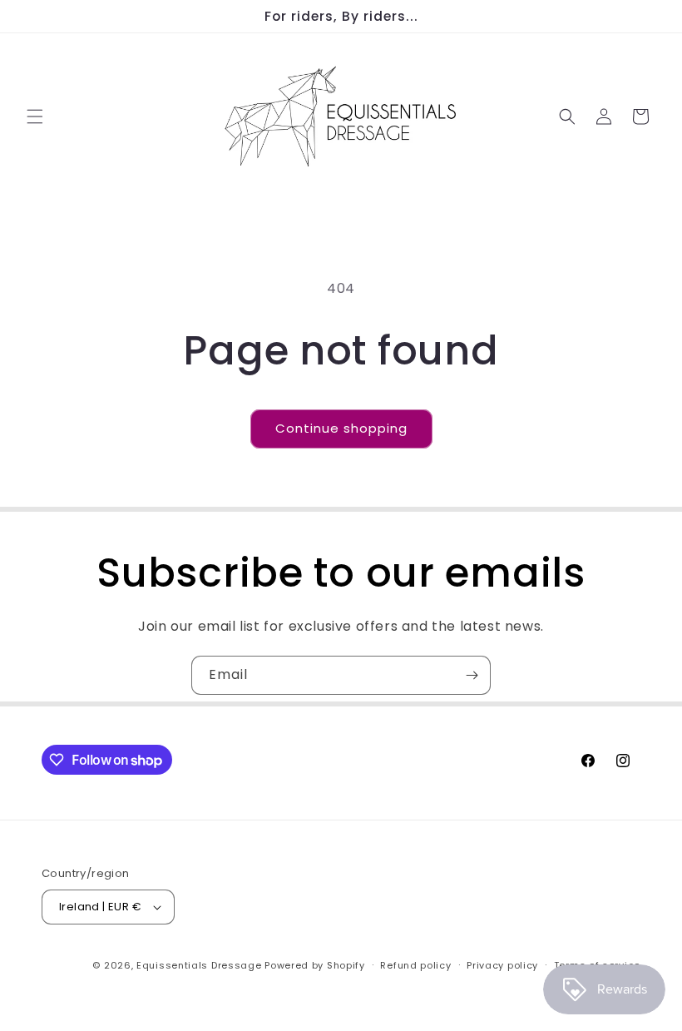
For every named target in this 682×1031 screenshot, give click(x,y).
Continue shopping (341, 428)
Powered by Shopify (314, 965)
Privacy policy (502, 965)
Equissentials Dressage (198, 965)
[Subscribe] (471, 675)
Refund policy (415, 965)
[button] (35, 116)
